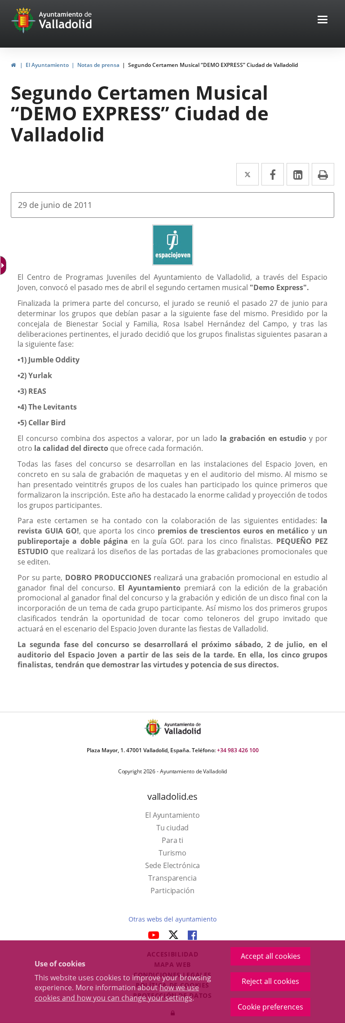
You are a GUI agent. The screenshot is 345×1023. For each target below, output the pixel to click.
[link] (13, 65)
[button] (322, 20)
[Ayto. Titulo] (182, 728)
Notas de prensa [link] (98, 65)
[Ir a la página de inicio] (24, 20)
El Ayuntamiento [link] (47, 65)
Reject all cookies (270, 981)
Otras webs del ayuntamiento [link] (172, 919)
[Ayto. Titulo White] (65, 20)
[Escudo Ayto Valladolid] (153, 728)
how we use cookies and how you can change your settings (117, 993)
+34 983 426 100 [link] (238, 750)
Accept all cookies (271, 956)
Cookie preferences (270, 1007)
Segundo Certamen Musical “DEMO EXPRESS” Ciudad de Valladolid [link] (213, 65)
